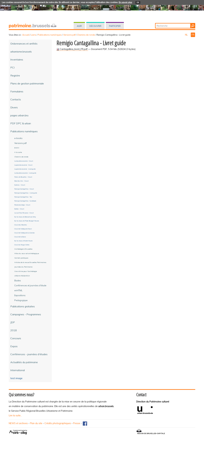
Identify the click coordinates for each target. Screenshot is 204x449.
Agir (79, 26)
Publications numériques (50, 35)
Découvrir (95, 26)
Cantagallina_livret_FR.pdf (73, 49)
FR (193, 34)
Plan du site (36, 423)
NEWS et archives (18, 423)
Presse (76, 423)
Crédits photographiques (57, 423)
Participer (115, 26)
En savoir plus (125, 2)
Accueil (25, 35)
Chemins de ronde (86, 35)
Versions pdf (69, 35)
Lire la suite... (15, 415)
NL (186, 34)
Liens (33, 35)
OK (138, 2)
